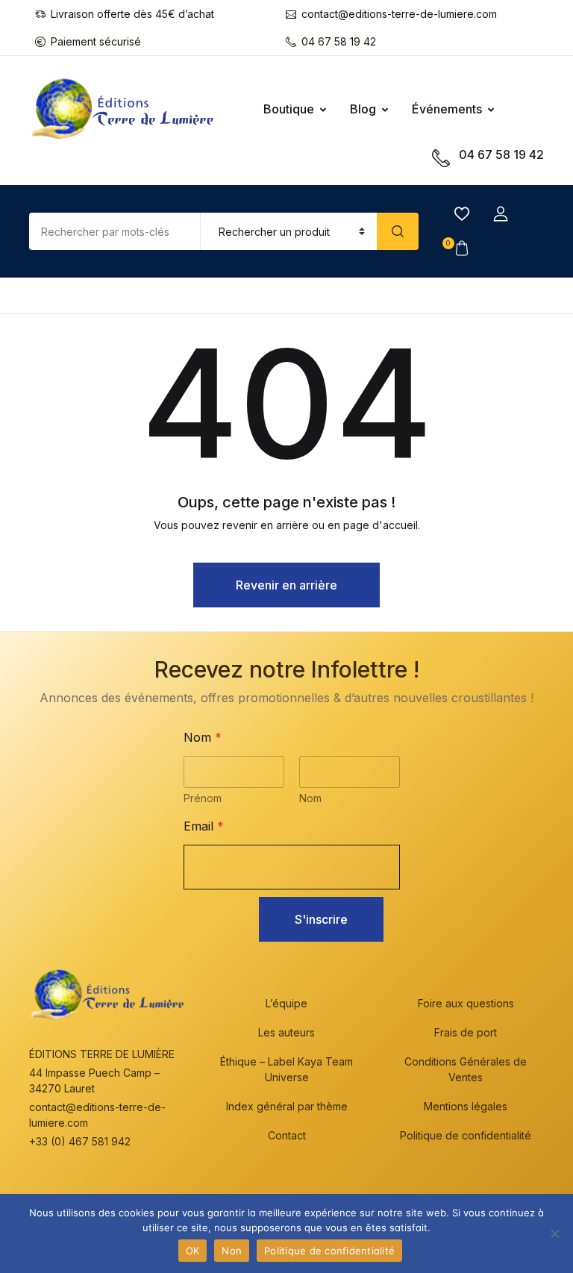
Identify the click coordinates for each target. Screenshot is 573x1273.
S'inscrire (321, 919)
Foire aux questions (466, 1003)
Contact (287, 1135)
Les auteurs (286, 1032)
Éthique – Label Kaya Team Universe (286, 1069)
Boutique (288, 108)
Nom (310, 798)
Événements (447, 108)
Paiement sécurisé (96, 41)
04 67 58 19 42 (338, 41)
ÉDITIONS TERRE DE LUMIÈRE (102, 1054)
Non (232, 1251)
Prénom (203, 798)
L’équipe (286, 1003)
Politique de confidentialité (465, 1135)
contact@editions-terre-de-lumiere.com (399, 13)
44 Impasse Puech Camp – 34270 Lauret (94, 1080)
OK (193, 1251)
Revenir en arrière (286, 585)
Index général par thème (287, 1106)
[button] (500, 214)
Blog (363, 108)
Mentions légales (465, 1106)
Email (204, 826)
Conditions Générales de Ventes (465, 1069)
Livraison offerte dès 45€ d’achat (132, 13)
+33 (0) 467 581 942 (80, 1141)
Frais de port (465, 1032)
